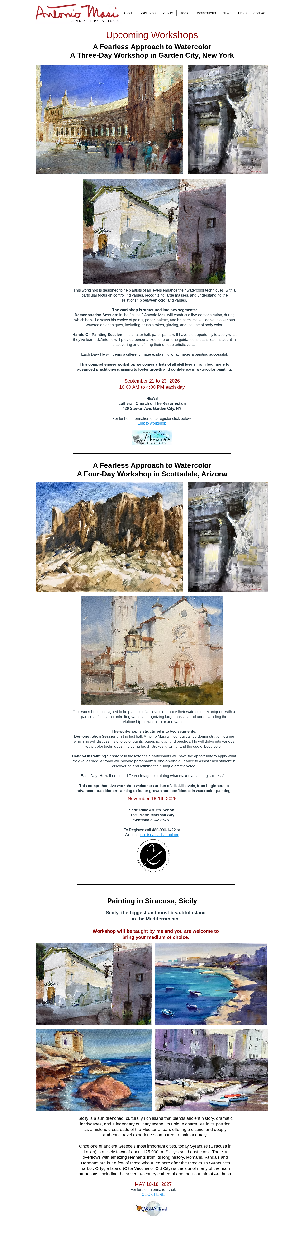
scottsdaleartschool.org (159, 835)
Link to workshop (152, 423)
